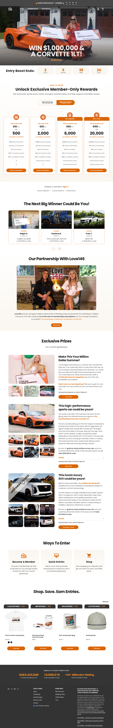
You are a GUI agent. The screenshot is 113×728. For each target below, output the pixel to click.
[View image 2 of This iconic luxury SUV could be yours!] (31, 509)
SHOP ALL (105, 601)
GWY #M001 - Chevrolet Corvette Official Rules (90, 718)
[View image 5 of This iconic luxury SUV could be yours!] (31, 521)
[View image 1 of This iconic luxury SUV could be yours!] (15, 509)
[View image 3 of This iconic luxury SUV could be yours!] (47, 509)
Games (35, 703)
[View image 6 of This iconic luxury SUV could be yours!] (47, 521)
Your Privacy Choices (42, 706)
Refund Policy (59, 691)
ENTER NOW (56, 60)
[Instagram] (11, 689)
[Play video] (56, 288)
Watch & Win (37, 700)
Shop (35, 691)
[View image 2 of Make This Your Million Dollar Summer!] (31, 391)
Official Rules (59, 697)
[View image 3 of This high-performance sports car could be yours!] (47, 440)
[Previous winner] (54, 249)
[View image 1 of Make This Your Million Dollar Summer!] (15, 391)
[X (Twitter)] (18, 689)
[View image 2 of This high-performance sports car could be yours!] (31, 440)
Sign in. (66, 187)
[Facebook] (8, 689)
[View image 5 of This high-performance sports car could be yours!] (31, 452)
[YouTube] (15, 689)
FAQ (56, 700)
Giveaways (36, 694)
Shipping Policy (60, 694)
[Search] (93, 9)
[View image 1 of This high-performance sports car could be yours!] (15, 440)
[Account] (98, 9)
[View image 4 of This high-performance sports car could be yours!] (15, 452)
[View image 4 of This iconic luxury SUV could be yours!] (15, 521)
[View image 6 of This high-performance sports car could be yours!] (47, 452)
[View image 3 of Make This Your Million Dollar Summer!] (47, 391)
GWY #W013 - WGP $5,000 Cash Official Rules (90, 725)
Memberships (37, 697)
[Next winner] (59, 249)
